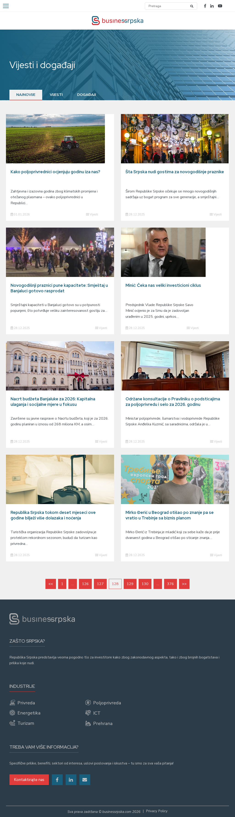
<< (50, 583)
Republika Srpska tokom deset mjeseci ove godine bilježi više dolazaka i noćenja (53, 515)
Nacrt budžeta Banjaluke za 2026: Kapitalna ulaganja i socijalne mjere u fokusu (53, 401)
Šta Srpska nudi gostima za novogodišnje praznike (175, 171)
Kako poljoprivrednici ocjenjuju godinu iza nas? (55, 171)
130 (145, 583)
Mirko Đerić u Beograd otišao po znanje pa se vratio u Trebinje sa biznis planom (170, 515)
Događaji (86, 94)
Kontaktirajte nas (29, 779)
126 (85, 583)
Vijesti (56, 94)
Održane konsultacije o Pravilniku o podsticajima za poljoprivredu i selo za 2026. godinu (173, 401)
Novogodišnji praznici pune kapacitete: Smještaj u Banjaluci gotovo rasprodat (59, 288)
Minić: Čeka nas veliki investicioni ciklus (163, 285)
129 (130, 583)
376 (170, 583)
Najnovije (25, 94)
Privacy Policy (157, 811)
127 (100, 583)
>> (184, 583)
